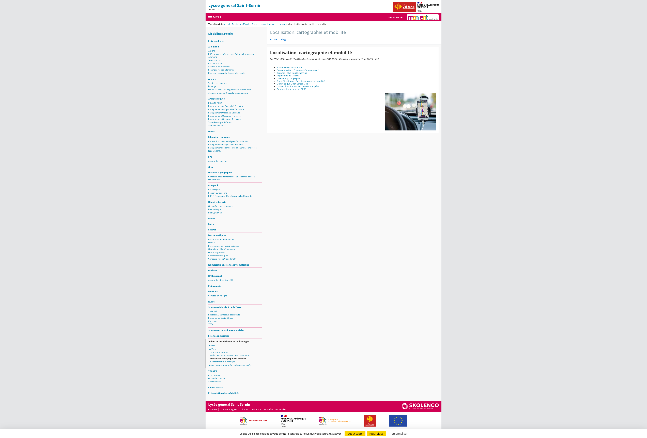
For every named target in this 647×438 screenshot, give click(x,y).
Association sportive (217, 161)
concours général (216, 252)
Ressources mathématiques (221, 239)
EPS (210, 156)
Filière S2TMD (214, 150)
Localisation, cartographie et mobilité (227, 358)
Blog (283, 39)
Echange (212, 86)
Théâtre (212, 370)
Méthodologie (214, 209)
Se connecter (395, 17)
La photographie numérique (222, 361)
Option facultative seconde (220, 206)
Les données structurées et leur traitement (229, 355)
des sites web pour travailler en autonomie (228, 92)
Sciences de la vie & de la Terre (224, 307)
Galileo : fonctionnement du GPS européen (298, 86)
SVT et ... (212, 324)
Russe (211, 301)
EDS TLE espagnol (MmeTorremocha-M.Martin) (230, 196)
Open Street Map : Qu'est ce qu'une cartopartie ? (301, 80)
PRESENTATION (215, 103)
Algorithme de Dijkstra (288, 75)
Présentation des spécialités (223, 393)
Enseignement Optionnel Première (224, 115)
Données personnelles (275, 409)
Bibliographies (215, 212)
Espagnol (213, 185)
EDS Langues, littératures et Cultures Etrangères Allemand (231, 55)
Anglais (212, 78)
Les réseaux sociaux (218, 352)
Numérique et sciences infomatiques (228, 264)
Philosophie (214, 286)
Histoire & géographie (220, 172)
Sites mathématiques (218, 255)
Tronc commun (215, 60)
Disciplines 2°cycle (241, 24)
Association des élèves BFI (220, 280)
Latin (211, 224)
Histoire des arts (217, 202)
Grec (210, 167)
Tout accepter (355, 433)
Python (211, 242)
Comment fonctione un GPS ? (291, 89)
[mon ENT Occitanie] (423, 17)
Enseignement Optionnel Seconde (224, 112)
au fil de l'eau (214, 381)
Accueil (226, 24)
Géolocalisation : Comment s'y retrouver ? (298, 70)
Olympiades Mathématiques (221, 249)
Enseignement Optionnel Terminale (224, 119)
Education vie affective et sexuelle (224, 314)
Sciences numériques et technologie (270, 24)
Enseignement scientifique (220, 317)
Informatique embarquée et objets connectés (230, 365)
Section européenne (217, 83)
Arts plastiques (216, 98)
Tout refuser (377, 433)
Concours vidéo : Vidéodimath (222, 258)
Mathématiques (217, 235)
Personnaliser (399, 433)
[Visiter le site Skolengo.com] (420, 408)
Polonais (213, 291)
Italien (211, 218)
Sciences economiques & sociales (226, 330)
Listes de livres (216, 41)
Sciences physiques (218, 335)
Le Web (212, 348)
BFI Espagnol (214, 189)
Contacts (212, 409)
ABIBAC (211, 50)
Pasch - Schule (215, 63)
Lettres (212, 229)
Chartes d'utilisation (251, 409)
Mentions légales (229, 409)
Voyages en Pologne (217, 295)
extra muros (214, 375)
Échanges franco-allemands (221, 69)
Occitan (212, 270)
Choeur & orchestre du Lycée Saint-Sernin (228, 141)
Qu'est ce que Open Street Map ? (293, 83)
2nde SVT (212, 311)
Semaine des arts (216, 125)
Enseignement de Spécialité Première (225, 106)
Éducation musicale (219, 137)
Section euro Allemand (218, 66)
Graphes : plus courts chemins (292, 72)
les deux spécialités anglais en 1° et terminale (229, 89)
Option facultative (216, 378)
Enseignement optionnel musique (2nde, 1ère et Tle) (232, 147)
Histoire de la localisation (289, 67)
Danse (211, 131)
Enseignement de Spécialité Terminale (226, 109)
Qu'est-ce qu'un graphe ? (289, 78)
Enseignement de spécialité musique (225, 144)
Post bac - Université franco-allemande (226, 73)
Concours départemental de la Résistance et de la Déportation (231, 178)
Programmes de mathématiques (223, 245)
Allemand (213, 46)
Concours (212, 321)
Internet (212, 345)
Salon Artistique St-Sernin (220, 122)
